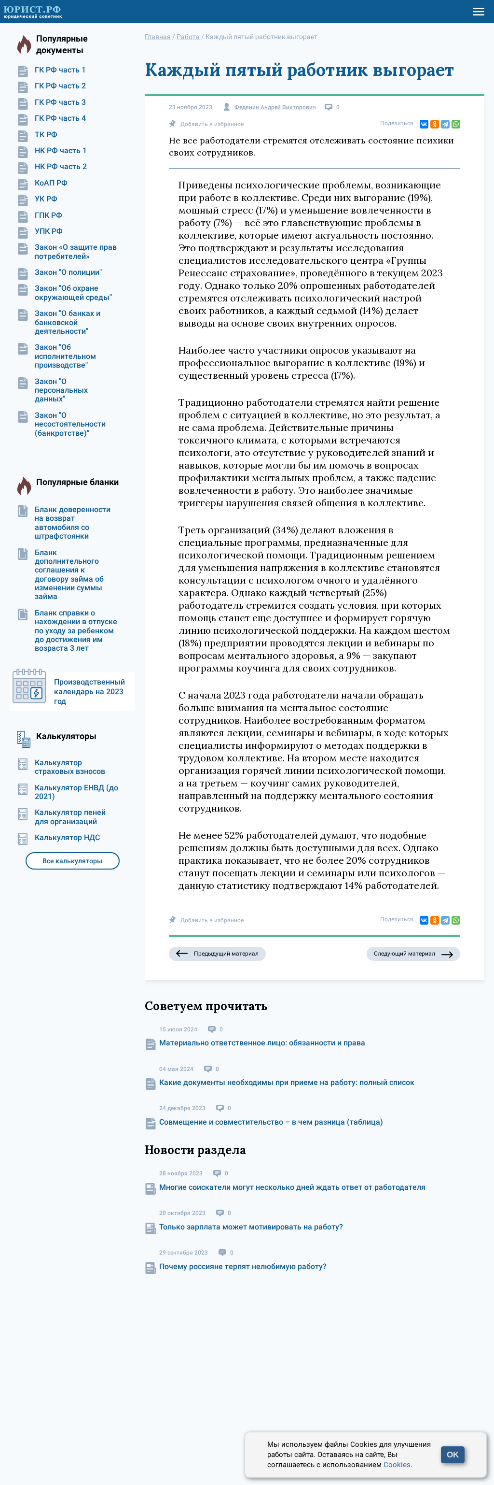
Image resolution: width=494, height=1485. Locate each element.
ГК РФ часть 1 (60, 70)
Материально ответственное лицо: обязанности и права (262, 1042)
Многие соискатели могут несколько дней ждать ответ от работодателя (292, 1187)
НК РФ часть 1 (61, 150)
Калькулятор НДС (67, 837)
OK (453, 1454)
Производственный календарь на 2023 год (89, 691)
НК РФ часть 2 (61, 166)
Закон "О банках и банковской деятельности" (67, 322)
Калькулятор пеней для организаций (70, 817)
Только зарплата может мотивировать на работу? (251, 1226)
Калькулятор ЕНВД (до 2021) (76, 792)
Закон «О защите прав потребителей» (76, 251)
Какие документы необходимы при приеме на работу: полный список (286, 1082)
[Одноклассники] (434, 124)
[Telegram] (445, 124)
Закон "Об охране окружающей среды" (73, 292)
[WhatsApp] (456, 124)
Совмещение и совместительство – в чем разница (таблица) (271, 1122)
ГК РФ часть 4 (60, 118)
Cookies (397, 1464)
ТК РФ (46, 134)
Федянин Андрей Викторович (275, 107)
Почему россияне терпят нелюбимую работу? (243, 1266)
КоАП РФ (51, 183)
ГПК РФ (48, 215)
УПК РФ (49, 231)
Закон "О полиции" (68, 272)
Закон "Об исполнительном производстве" (65, 356)
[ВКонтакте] (424, 124)
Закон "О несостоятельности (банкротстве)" (70, 424)
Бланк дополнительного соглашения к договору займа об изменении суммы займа (69, 574)
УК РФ (46, 199)
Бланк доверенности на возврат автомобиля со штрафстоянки (72, 523)
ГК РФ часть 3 (60, 102)
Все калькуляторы (72, 861)
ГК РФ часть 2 (60, 86)
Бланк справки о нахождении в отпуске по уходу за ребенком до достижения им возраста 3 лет (76, 631)
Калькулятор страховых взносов (70, 767)
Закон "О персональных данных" (61, 390)
